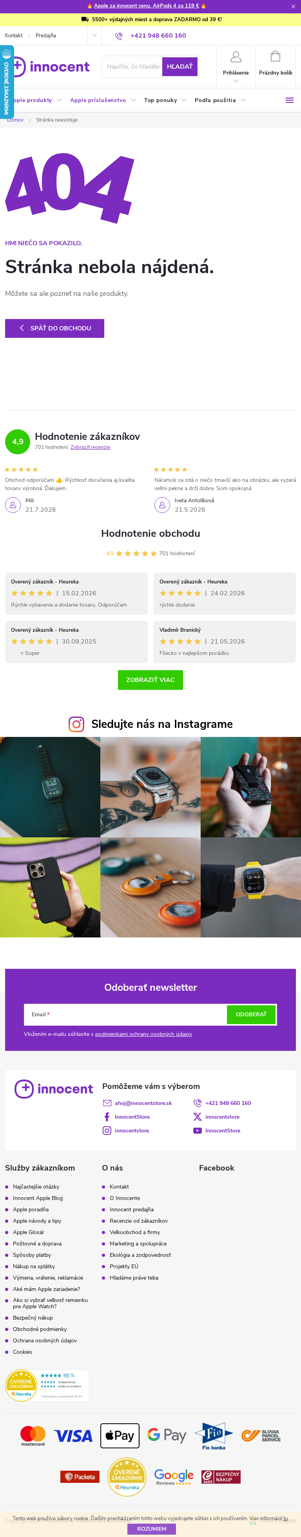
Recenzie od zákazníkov (139, 1221)
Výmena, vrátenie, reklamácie (48, 1278)
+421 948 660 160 (228, 1103)
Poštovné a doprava (37, 1244)
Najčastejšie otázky (36, 1187)
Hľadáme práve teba (134, 1278)
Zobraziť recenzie (90, 447)
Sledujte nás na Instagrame (162, 724)
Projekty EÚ (124, 1267)
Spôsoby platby (32, 1255)
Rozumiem (152, 1529)
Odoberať (251, 1014)
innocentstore (222, 1117)
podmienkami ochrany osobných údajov (143, 1034)
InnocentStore (132, 1117)
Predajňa (46, 35)
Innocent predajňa (132, 1210)
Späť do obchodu (61, 328)
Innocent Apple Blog (38, 1198)
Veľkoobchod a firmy (135, 1232)
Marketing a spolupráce (138, 1244)
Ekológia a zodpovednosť (140, 1255)
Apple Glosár (28, 1232)
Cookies (22, 1352)
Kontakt (13, 35)
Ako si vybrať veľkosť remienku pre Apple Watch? (50, 1303)
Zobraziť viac (150, 680)
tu (285, 1518)
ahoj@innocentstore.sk (143, 1103)
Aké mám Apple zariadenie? (46, 1289)
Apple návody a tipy (37, 1221)
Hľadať (180, 66)
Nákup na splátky (34, 1267)
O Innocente (125, 1198)
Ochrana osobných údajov (45, 1341)
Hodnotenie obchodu (150, 533)
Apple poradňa (31, 1210)
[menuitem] (35, 100)
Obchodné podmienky (40, 1329)
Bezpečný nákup (33, 1318)
